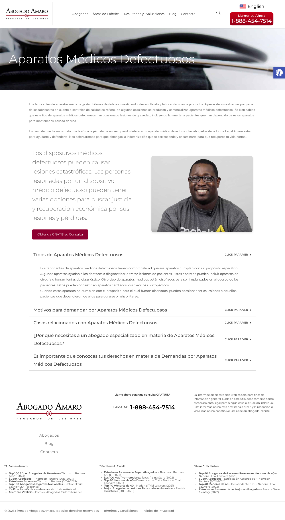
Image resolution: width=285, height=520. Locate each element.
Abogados (80, 14)
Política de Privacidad (158, 510)
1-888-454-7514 (152, 407)
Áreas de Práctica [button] (106, 14)
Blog (173, 14)
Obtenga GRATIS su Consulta (60, 234)
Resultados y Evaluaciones (144, 14)
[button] (279, 72)
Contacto (188, 14)
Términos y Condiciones (121, 510)
